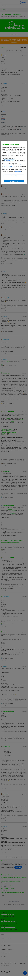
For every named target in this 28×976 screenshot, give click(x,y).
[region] (14, 162)
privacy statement (8, 166)
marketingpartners (9, 160)
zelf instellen (18, 171)
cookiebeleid (21, 165)
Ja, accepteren (14, 181)
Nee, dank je (14, 176)
